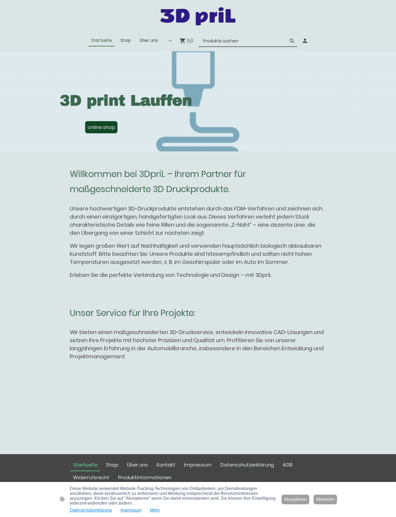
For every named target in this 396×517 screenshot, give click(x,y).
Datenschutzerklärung (91, 510)
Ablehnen (325, 499)
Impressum (130, 510)
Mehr (155, 510)
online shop (101, 127)
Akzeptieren (295, 499)
